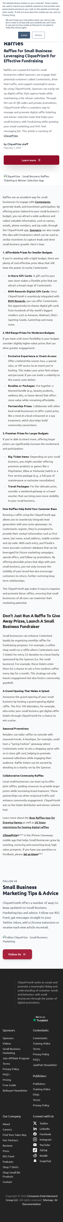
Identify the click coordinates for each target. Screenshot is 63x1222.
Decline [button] (38, 35)
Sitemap (47, 1200)
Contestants (42, 202)
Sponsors (35, 230)
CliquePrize (11, 135)
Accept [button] (24, 35)
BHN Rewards (16, 301)
